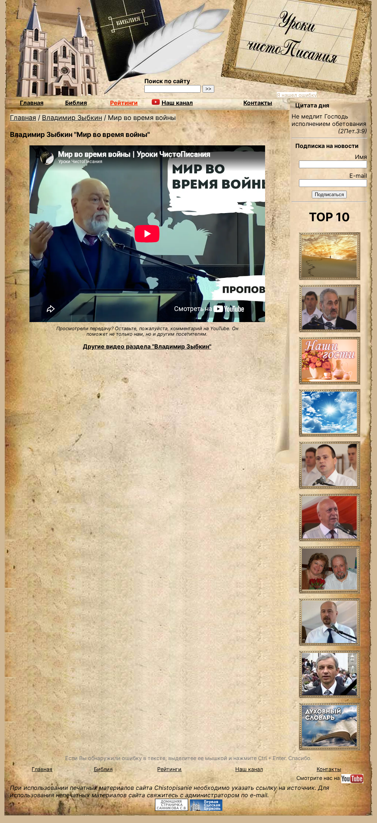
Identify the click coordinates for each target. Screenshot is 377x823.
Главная (31, 102)
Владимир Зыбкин (72, 117)
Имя (361, 156)
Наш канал (249, 769)
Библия (76, 102)
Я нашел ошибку (297, 95)
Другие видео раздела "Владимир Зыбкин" (147, 346)
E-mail (358, 175)
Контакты (257, 102)
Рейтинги (124, 102)
